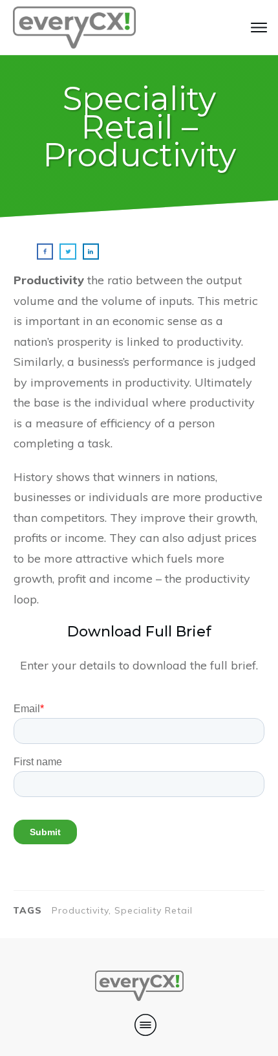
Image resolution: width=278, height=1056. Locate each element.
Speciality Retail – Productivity (139, 127)
